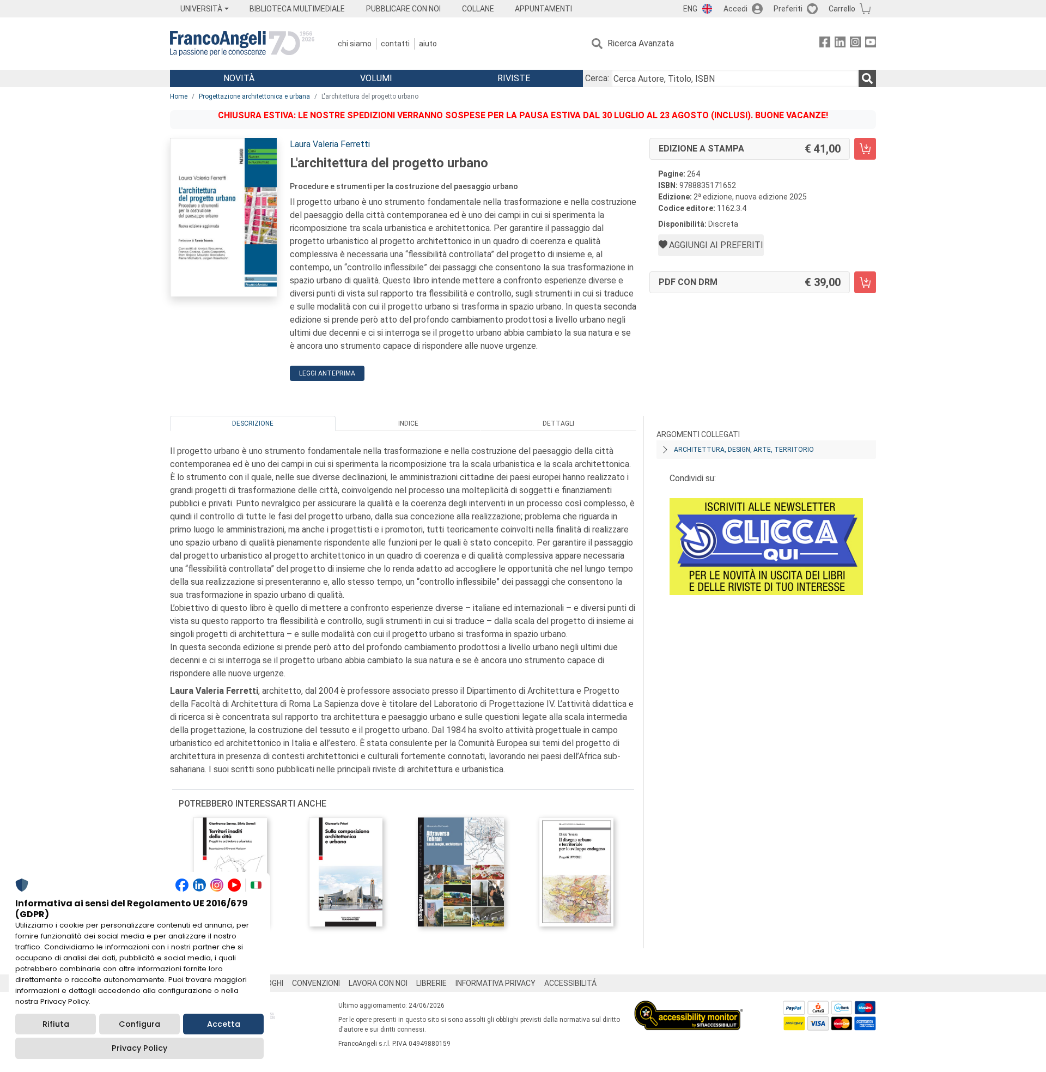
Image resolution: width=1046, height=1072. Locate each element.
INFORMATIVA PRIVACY (495, 983)
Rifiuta (55, 1024)
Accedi (735, 8)
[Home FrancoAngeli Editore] (242, 43)
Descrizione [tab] (252, 423)
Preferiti (788, 8)
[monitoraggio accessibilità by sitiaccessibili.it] (688, 1007)
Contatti (395, 43)
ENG (690, 8)
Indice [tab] (408, 423)
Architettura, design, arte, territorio (744, 449)
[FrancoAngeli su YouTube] (870, 44)
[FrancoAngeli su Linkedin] (840, 44)
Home (178, 96)
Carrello (842, 8)
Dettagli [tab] (558, 423)
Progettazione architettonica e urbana (254, 96)
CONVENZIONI (316, 983)
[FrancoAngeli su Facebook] (824, 44)
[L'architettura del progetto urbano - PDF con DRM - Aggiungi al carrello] (865, 282)
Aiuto (428, 43)
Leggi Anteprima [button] (327, 373)
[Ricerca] (867, 78)
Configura (139, 1024)
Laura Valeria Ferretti (330, 144)
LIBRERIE (431, 983)
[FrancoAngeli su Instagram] (855, 44)
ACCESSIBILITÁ (570, 983)
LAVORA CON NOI (378, 983)
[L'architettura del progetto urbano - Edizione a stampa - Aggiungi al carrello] (865, 149)
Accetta (223, 1024)
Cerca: (597, 78)
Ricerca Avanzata (640, 43)
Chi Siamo (355, 43)
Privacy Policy (139, 1048)
